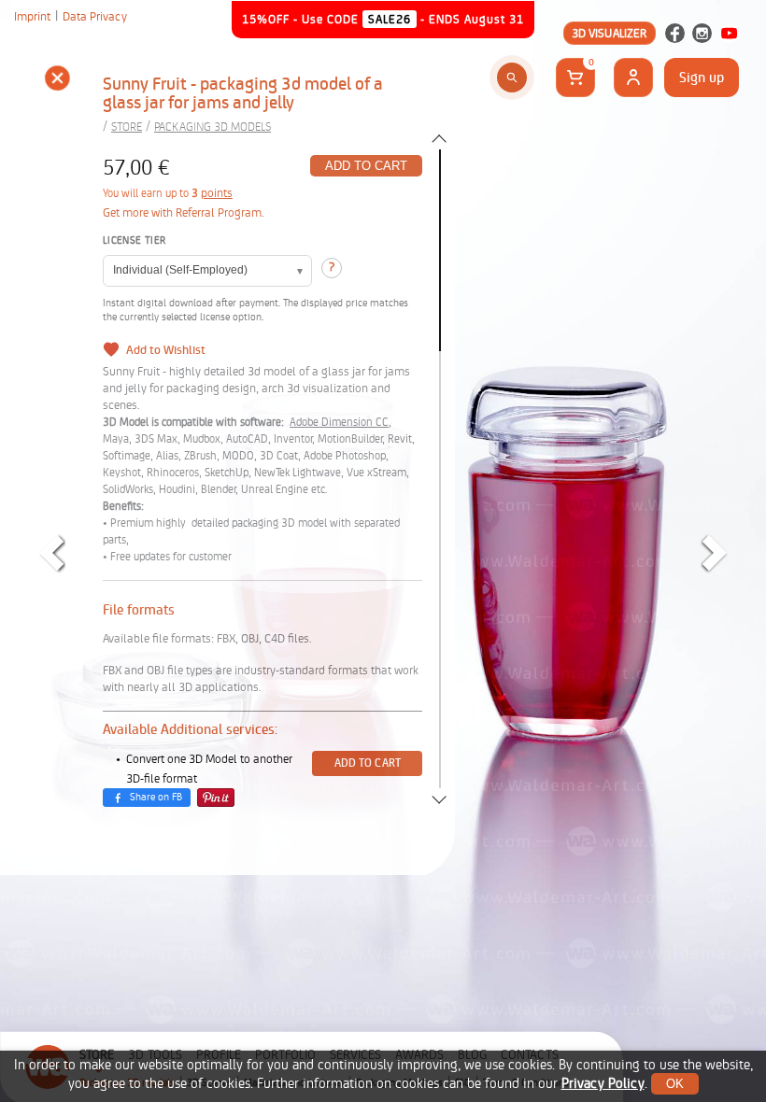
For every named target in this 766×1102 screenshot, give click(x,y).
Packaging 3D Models (212, 127)
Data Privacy (95, 16)
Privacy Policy (603, 1084)
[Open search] (512, 77)
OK (675, 1084)
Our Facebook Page (675, 33)
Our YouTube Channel (729, 33)
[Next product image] (715, 552)
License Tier (134, 240)
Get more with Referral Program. (183, 212)
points (217, 193)
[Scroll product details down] (439, 799)
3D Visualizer (609, 33)
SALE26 (389, 19)
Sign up (701, 77)
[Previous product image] (51, 552)
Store (126, 127)
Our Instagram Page (702, 33)
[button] (56, 80)
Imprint (32, 16)
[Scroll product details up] (439, 138)
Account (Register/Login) (633, 77)
